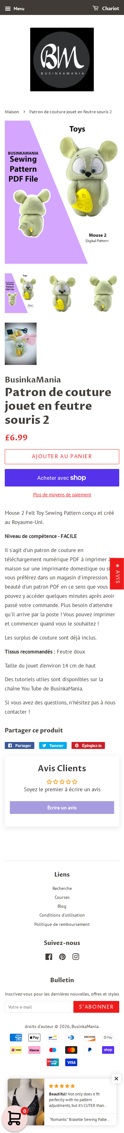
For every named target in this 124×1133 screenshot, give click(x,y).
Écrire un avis (62, 807)
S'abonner (96, 1007)
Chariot (110, 9)
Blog (62, 906)
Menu (18, 8)
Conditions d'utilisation (62, 915)
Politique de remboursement (62, 924)
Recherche (62, 888)
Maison (12, 112)
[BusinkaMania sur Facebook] (48, 958)
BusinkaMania (85, 1026)
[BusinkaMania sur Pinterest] (62, 958)
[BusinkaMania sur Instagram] (75, 958)
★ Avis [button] (117, 573)
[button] (116, 1078)
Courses (62, 897)
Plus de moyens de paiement (62, 495)
